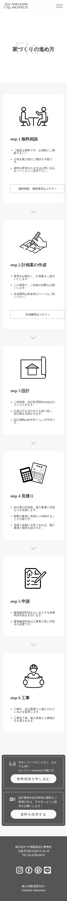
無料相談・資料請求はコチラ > (38, 188)
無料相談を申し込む (33, 779)
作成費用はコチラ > (37, 314)
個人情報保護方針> (33, 886)
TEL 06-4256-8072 (33, 855)
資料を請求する (34, 814)
